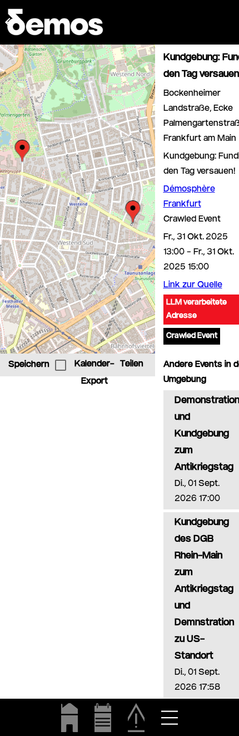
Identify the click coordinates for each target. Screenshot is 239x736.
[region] (77, 199)
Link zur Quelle (192, 285)
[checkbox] (60, 365)
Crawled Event (191, 336)
